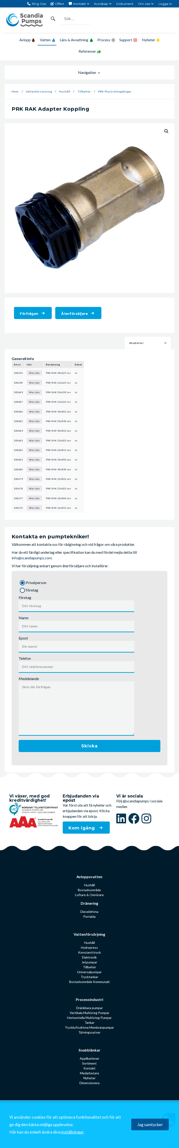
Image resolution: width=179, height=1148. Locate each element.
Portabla (89, 916)
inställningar (72, 1131)
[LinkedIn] (122, 818)
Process (103, 40)
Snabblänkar (89, 1050)
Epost (23, 638)
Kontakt (79, 4)
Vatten (45, 40)
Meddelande (29, 678)
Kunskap (101, 4)
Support (125, 40)
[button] (166, 131)
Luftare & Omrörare (89, 895)
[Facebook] (134, 818)
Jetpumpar (89, 962)
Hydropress (89, 947)
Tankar (89, 1022)
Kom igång (82, 828)
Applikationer (89, 1058)
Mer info (34, 372)
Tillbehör (84, 91)
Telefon (25, 658)
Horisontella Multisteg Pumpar (89, 1018)
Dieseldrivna (89, 912)
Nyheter (148, 40)
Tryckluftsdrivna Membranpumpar (89, 1027)
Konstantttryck (89, 952)
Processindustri (89, 999)
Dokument (124, 4)
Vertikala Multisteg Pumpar (89, 1013)
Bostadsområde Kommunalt (89, 982)
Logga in (165, 4)
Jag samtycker (150, 1124)
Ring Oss (39, 4)
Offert (59, 4)
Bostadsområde (89, 890)
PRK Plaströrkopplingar (115, 91)
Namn (23, 617)
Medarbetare (89, 1073)
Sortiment (89, 1063)
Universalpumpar (89, 972)
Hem (15, 91)
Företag (25, 597)
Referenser (87, 51)
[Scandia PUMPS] (24, 20)
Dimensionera (89, 1083)
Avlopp (25, 40)
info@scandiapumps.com (32, 558)
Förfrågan (29, 314)
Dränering (89, 903)
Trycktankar (89, 977)
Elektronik (89, 957)
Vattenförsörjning (39, 91)
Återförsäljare (74, 314)
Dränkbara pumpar (89, 1008)
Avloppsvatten (89, 876)
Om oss (144, 4)
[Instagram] (146, 818)
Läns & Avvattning (74, 40)
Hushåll (64, 91)
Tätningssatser (89, 1032)
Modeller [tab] (136, 343)
